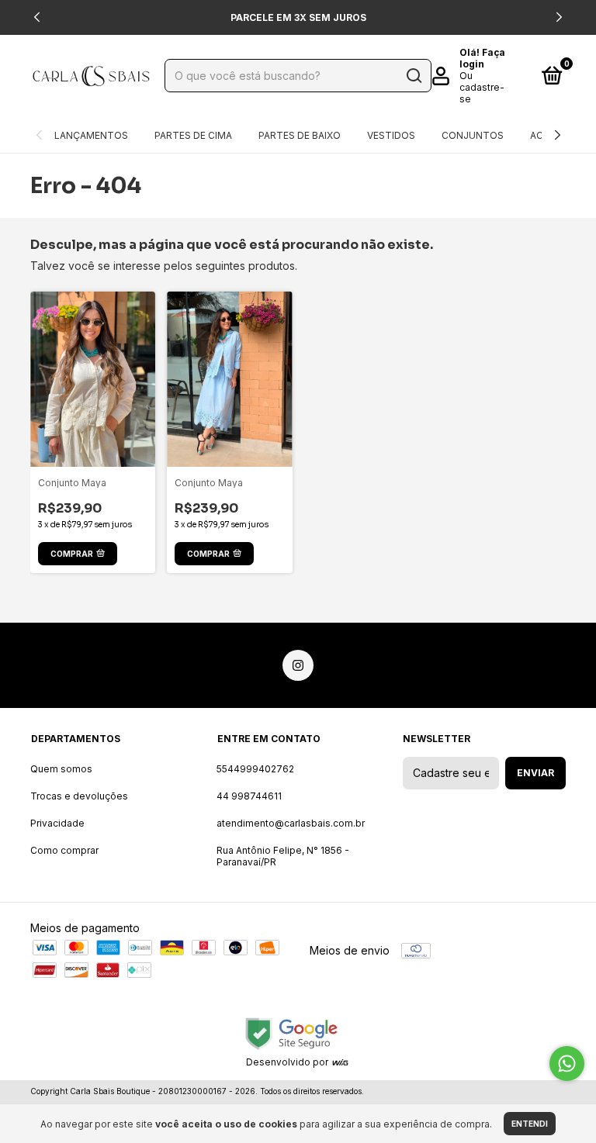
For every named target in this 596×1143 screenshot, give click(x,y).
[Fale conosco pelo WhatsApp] (566, 1063)
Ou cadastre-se (481, 87)
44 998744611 (249, 796)
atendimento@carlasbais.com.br (291, 823)
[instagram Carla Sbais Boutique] (298, 665)
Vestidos (391, 135)
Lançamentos (91, 135)
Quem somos (61, 769)
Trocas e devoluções (79, 796)
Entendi (529, 1123)
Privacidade (57, 823)
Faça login (482, 58)
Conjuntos (473, 135)
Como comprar (64, 850)
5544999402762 (255, 769)
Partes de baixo (299, 135)
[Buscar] (413, 76)
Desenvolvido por (288, 1062)
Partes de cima (193, 135)
